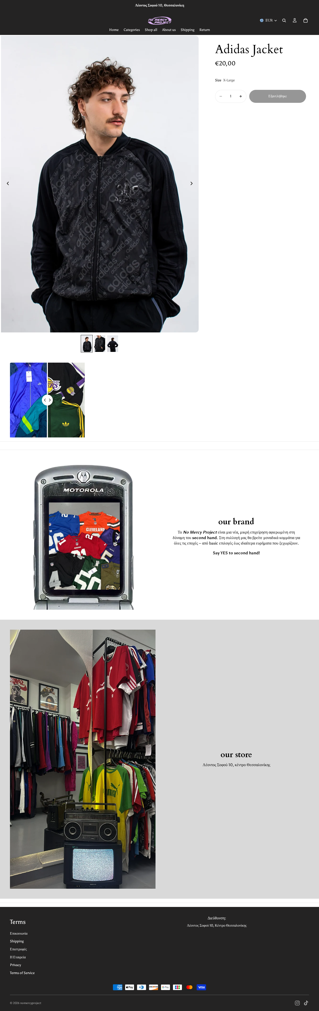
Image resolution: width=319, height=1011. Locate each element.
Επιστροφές (18, 949)
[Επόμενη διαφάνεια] (193, 183)
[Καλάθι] (305, 20)
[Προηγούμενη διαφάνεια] (6, 183)
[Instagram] (297, 1003)
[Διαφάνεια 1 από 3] (86, 343)
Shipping (17, 941)
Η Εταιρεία (18, 957)
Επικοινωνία (18, 933)
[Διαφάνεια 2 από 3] (99, 343)
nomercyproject (30, 1003)
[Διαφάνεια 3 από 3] (112, 343)
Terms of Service (22, 973)
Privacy (15, 965)
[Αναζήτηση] (284, 20)
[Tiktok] (306, 1003)
